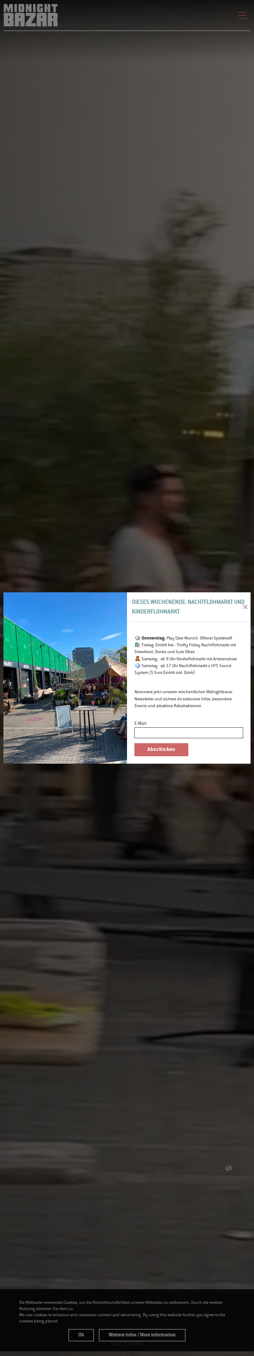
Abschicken (161, 749)
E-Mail (140, 723)
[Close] (245, 607)
